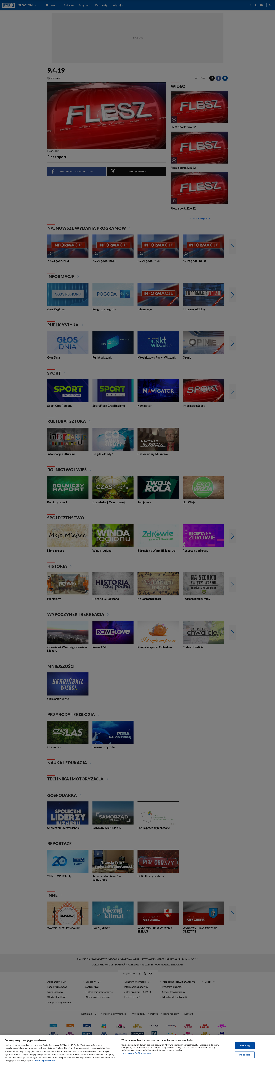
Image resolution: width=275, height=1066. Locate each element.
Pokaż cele (244, 1054)
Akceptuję (245, 1045)
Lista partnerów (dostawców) (136, 1053)
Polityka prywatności (45, 1060)
